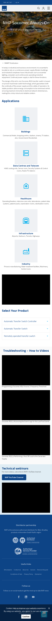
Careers (32, 570)
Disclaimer (38, 574)
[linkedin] (26, 597)
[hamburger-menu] (47, 8)
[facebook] (19, 597)
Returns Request (42, 570)
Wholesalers (8, 570)
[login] (43, 8)
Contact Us (17, 570)
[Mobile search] (38, 8)
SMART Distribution (11, 63)
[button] (26, 47)
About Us (25, 570)
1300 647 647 (7, 2)
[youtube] (33, 597)
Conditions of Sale (16, 574)
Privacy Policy (28, 574)
